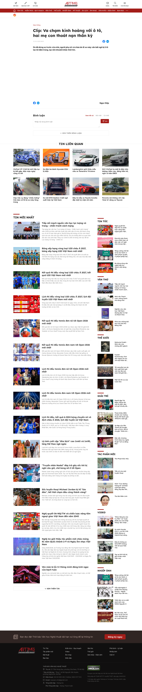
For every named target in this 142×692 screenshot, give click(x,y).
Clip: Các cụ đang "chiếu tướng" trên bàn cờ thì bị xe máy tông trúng (26, 200)
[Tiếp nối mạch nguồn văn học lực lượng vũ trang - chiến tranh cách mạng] (26, 230)
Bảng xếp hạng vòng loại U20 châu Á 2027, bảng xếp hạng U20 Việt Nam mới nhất (64, 249)
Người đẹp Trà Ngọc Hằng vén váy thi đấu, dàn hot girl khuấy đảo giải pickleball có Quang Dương (121, 405)
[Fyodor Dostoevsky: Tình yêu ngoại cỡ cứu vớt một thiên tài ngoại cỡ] (105, 359)
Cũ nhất (106, 115)
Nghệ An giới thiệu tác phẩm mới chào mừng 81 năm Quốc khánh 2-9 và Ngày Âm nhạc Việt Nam (66, 542)
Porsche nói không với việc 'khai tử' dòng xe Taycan (113, 199)
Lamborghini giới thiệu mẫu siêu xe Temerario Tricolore (84, 170)
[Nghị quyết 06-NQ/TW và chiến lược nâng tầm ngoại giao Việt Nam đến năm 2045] (26, 521)
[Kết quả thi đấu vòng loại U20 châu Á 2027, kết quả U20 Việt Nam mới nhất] (26, 280)
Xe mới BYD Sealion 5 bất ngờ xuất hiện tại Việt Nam (55, 199)
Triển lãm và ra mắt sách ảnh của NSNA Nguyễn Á (122, 602)
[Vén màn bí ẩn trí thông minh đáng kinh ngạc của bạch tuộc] (26, 574)
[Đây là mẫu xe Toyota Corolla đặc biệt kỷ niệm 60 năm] (86, 186)
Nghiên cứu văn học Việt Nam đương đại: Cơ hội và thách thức (121, 312)
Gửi (106, 121)
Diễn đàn (68, 658)
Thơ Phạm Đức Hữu (122, 459)
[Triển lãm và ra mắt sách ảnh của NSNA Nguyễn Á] (105, 604)
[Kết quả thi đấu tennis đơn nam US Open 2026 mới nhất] (26, 352)
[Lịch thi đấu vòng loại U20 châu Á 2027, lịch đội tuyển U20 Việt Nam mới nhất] (26, 304)
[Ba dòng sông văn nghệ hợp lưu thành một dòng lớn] (105, 267)
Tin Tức (20, 10)
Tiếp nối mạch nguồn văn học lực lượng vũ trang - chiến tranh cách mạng (64, 224)
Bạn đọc (120, 10)
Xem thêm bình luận (72, 133)
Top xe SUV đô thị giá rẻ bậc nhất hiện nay (121, 556)
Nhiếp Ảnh (66, 10)
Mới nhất (98, 115)
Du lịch (85, 10)
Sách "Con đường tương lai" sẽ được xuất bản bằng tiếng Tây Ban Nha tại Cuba (121, 487)
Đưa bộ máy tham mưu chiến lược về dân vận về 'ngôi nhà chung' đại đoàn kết (121, 242)
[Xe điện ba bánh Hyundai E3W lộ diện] (56, 157)
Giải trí (103, 396)
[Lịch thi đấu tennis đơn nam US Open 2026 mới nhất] (26, 400)
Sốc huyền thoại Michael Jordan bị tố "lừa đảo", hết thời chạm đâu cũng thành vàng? (64, 490)
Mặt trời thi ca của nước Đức (121, 381)
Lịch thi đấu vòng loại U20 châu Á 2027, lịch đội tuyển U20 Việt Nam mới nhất (66, 298)
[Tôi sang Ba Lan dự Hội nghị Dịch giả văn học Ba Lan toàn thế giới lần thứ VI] (105, 371)
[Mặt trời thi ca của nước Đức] (105, 384)
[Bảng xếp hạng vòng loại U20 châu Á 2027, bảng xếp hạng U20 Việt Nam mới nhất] (26, 256)
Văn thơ (48, 10)
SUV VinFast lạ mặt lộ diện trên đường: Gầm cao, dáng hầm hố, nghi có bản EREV (115, 171)
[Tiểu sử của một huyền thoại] (105, 475)
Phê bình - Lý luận (116, 648)
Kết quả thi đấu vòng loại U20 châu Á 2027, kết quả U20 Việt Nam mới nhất (66, 274)
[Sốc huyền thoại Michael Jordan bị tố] (26, 497)
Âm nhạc (93, 10)
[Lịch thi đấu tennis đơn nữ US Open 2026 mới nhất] (26, 376)
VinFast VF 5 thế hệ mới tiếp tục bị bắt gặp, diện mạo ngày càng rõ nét (26, 171)
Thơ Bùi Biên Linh (121, 496)
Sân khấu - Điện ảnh (107, 10)
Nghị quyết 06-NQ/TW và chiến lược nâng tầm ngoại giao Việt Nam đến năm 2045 (66, 515)
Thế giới (57, 10)
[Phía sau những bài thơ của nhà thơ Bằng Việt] (105, 326)
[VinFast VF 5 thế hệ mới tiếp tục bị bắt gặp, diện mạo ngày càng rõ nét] (26, 157)
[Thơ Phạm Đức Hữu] (105, 463)
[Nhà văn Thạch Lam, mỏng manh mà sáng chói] (105, 301)
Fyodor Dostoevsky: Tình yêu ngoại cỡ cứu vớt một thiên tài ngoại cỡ (121, 358)
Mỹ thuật (76, 10)
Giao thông (36, 25)
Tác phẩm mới (106, 454)
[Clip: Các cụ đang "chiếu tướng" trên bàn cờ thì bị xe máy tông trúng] (26, 186)
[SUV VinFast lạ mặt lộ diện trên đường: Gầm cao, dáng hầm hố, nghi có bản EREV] (115, 157)
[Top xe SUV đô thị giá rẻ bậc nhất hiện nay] (105, 559)
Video (102, 512)
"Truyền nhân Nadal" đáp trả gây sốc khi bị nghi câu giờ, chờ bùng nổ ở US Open (64, 466)
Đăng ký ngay (115, 637)
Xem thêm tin (53, 589)
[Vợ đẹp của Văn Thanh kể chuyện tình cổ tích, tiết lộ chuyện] (105, 430)
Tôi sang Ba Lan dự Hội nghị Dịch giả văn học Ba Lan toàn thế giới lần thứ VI (121, 371)
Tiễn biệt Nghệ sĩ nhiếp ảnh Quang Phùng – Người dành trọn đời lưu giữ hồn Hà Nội (121, 591)
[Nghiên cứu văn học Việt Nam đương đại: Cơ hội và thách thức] (105, 313)
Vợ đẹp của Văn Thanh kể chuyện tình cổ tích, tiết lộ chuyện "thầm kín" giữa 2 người (121, 429)
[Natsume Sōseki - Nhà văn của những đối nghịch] (105, 346)
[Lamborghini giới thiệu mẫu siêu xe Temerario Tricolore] (86, 157)
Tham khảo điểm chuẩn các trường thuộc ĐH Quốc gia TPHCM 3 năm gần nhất (121, 416)
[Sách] (105, 488)
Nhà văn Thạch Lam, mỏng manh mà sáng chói (121, 298)
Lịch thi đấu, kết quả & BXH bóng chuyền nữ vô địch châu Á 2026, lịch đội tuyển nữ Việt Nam (66, 418)
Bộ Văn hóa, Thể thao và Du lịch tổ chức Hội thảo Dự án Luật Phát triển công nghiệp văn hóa (121, 617)
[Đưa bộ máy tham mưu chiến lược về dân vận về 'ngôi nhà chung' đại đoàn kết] (105, 242)
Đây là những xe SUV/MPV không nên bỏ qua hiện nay (121, 545)
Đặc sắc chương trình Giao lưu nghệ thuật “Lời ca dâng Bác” (122, 441)
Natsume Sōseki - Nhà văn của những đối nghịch (121, 344)
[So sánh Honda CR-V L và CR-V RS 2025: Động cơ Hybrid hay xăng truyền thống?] (105, 533)
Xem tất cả (89, 115)
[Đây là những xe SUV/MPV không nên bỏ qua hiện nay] (105, 546)
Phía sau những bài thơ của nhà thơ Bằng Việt (122, 323)
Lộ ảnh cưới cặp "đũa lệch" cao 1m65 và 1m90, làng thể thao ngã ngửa (66, 442)
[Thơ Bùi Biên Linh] (105, 500)
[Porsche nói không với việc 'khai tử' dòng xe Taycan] (115, 186)
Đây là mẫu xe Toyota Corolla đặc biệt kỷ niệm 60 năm (85, 199)
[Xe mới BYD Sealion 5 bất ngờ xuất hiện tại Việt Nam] (56, 186)
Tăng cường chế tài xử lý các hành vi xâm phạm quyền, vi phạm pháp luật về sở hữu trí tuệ (121, 254)
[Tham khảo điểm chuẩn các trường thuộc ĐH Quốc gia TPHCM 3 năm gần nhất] (105, 417)
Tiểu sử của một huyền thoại (120, 472)
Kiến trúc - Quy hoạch (34, 10)
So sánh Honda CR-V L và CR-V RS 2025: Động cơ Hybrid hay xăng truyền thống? (121, 533)
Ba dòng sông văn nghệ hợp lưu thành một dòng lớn (121, 266)
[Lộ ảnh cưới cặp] (26, 449)
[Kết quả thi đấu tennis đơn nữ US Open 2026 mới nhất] (26, 328)
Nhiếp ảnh (104, 570)
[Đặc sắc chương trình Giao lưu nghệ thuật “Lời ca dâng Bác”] (105, 442)
